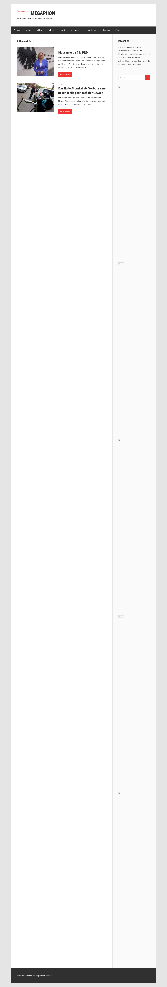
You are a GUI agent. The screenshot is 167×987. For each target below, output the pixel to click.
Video (39, 30)
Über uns (106, 30)
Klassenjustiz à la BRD (73, 52)
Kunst (62, 30)
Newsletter (91, 30)
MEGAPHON (43, 13)
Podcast (50, 30)
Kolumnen (75, 30)
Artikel (28, 30)
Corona (17, 30)
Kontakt (118, 30)
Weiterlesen (64, 74)
